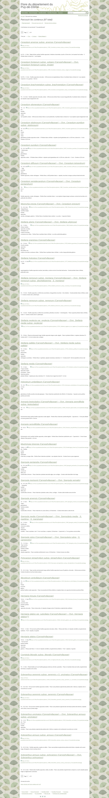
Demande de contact (27, 793)
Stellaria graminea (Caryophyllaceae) (38, 240)
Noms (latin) (24, 12)
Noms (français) (33, 12)
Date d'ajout (42, 36)
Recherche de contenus (50, 23)
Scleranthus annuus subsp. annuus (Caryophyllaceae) (46, 735)
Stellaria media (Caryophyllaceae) (36, 364)
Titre (29, 36)
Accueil (22, 16)
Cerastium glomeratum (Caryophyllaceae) (40, 104)
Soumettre (86, 13)
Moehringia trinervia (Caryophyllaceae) (39, 444)
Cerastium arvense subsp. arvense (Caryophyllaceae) (46, 42)
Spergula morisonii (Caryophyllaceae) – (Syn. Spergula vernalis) (50, 480)
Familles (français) (52, 12)
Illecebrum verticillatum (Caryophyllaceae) (40, 578)
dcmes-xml (26, 784)
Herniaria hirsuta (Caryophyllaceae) (37, 596)
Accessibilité (38, 793)
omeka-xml (35, 784)
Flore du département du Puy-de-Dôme (37, 6)
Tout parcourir (26, 23)
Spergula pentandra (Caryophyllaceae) (39, 462)
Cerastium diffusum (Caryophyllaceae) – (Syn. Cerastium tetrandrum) (53, 163)
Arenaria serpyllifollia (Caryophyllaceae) (39, 424)
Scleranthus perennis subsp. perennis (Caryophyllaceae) (47, 694)
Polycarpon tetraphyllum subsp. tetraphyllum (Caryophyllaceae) (50, 558)
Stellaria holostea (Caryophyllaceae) (37, 258)
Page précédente (22, 32)
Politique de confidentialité (60, 793)
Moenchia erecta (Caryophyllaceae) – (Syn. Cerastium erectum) (50, 204)
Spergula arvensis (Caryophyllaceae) (38, 498)
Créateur (34, 36)
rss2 (40, 784)
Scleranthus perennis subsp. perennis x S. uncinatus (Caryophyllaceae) (54, 674)
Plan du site (47, 793)
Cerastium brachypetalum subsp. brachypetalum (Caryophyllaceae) (52, 84)
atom (22, 784)
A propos (60, 12)
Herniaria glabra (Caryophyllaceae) (37, 636)
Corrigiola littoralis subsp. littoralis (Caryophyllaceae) (45, 654)
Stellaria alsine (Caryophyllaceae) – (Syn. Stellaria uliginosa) (49, 222)
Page (25, 32)
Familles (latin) (42, 12)
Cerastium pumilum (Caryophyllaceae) (38, 145)
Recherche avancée (83, 15)
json (31, 784)
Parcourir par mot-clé (37, 23)
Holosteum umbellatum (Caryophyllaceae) (40, 382)
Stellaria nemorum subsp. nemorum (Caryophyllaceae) (46, 300)
